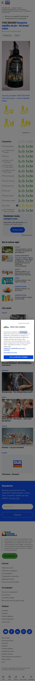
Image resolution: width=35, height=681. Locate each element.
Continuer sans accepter (23, 323)
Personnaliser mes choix (10, 352)
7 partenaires (23, 332)
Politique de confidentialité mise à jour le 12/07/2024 (14, 349)
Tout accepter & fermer (18, 357)
